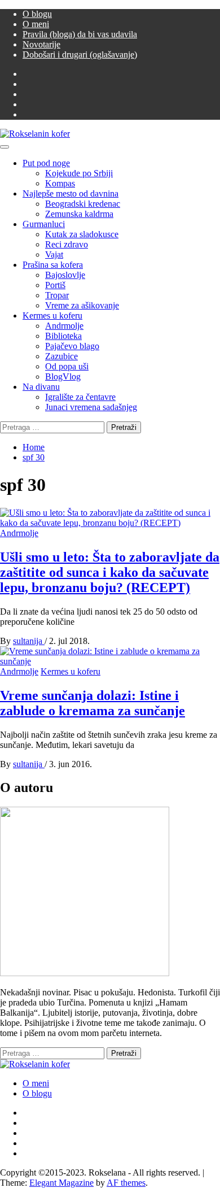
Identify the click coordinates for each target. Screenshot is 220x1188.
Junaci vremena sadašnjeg (91, 407)
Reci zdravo (66, 244)
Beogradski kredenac (82, 203)
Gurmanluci (44, 224)
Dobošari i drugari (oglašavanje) (80, 54)
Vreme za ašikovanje (82, 305)
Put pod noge (46, 163)
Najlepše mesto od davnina (70, 193)
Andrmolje (64, 325)
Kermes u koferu (52, 315)
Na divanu (41, 386)
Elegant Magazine (61, 1182)
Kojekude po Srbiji (79, 173)
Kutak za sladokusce (81, 234)
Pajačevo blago (72, 346)
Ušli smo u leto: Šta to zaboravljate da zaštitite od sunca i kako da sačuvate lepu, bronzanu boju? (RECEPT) (109, 572)
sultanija (29, 641)
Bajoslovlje (65, 275)
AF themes (126, 1182)
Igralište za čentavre (80, 397)
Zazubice (61, 356)
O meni (36, 24)
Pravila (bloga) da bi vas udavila (80, 34)
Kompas (60, 183)
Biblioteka (63, 336)
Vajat (54, 254)
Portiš (55, 285)
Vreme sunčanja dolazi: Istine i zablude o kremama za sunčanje (92, 703)
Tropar (57, 295)
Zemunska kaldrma (79, 214)
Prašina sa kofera (53, 264)
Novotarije (41, 44)
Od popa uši (67, 366)
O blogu (37, 14)
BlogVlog (63, 376)
